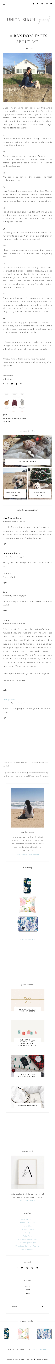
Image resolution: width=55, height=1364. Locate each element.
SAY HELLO (34, 854)
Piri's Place (27, 1236)
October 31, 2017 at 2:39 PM (14, 623)
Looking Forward (27, 1105)
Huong (6, 620)
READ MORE (21, 854)
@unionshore (40, 1349)
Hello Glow (27, 1226)
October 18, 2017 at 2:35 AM (14, 557)
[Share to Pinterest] (12, 384)
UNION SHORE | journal (23, 1359)
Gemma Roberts (11, 553)
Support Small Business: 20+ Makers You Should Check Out (27, 1042)
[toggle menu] (4, 3)
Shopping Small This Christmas (27, 1010)
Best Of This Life (27, 1223)
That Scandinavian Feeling (27, 1246)
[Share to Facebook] (7, 384)
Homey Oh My (27, 1229)
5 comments (8, 375)
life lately (9, 379)
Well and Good (27, 1249)
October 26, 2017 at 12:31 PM (14, 595)
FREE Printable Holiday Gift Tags (27, 1075)
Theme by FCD (42, 1359)
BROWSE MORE (26, 939)
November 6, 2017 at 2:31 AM (14, 703)
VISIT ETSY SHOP (27, 1201)
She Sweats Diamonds (14, 681)
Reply (5, 544)
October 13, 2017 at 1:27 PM (14, 521)
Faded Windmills (11, 577)
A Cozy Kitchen (27, 1219)
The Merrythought (27, 1243)
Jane (5, 592)
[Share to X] (4, 384)
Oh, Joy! (27, 1233)
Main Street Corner (12, 518)
